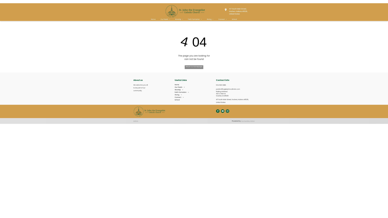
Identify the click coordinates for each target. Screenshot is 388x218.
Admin (135, 121)
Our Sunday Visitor (248, 121)
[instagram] (227, 111)
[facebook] (218, 111)
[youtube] (222, 111)
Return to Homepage (194, 66)
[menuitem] (153, 19)
